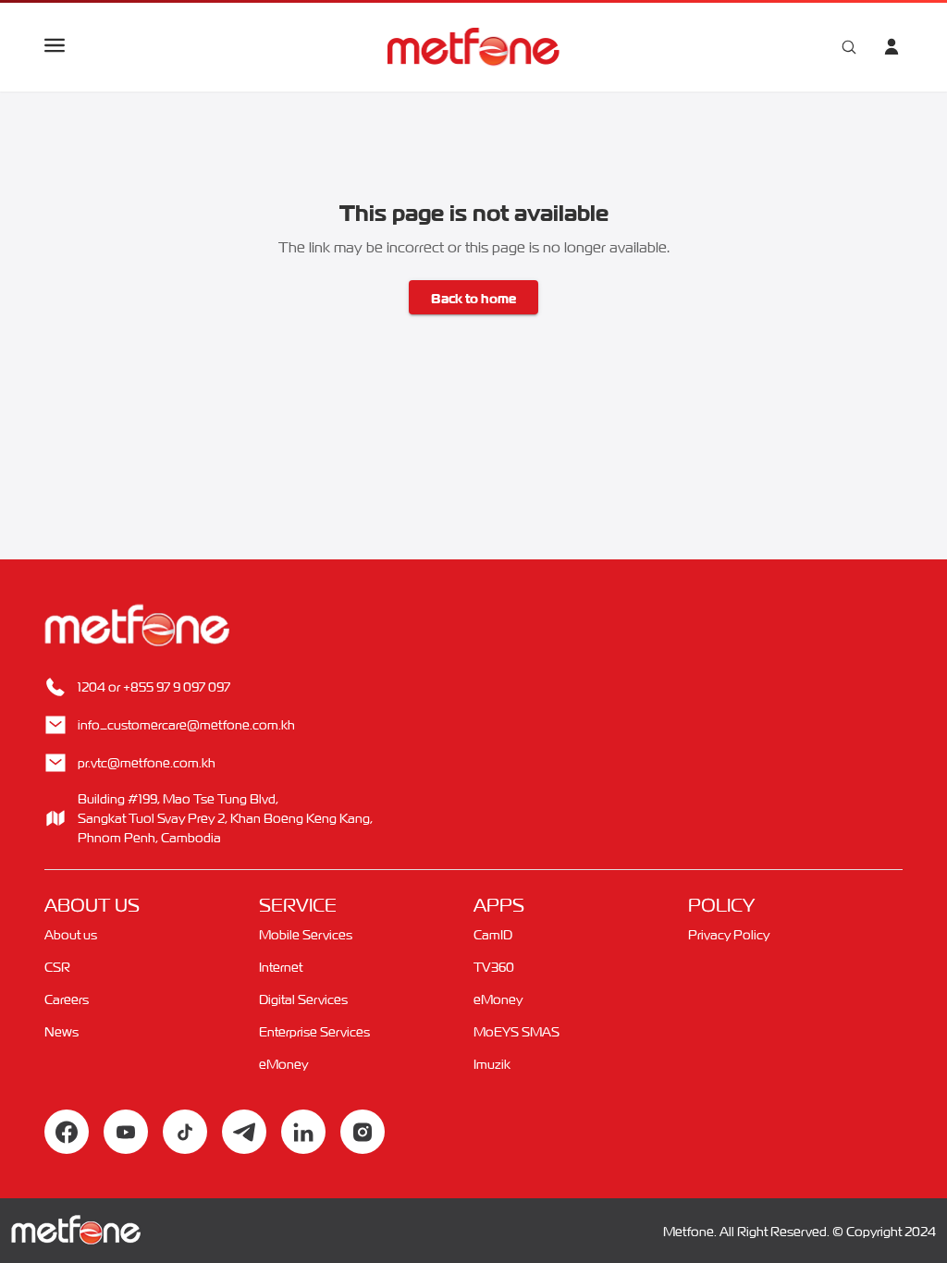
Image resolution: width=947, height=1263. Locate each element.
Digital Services (303, 999)
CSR (57, 967)
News (61, 1031)
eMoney (283, 1064)
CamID (493, 934)
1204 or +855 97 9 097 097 (154, 686)
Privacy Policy (728, 934)
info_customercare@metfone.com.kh (186, 724)
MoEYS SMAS (517, 1031)
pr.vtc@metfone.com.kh (146, 762)
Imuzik (492, 1064)
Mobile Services (305, 934)
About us (70, 934)
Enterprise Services (314, 1031)
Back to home (473, 297)
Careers (66, 999)
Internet (280, 967)
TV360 (494, 967)
